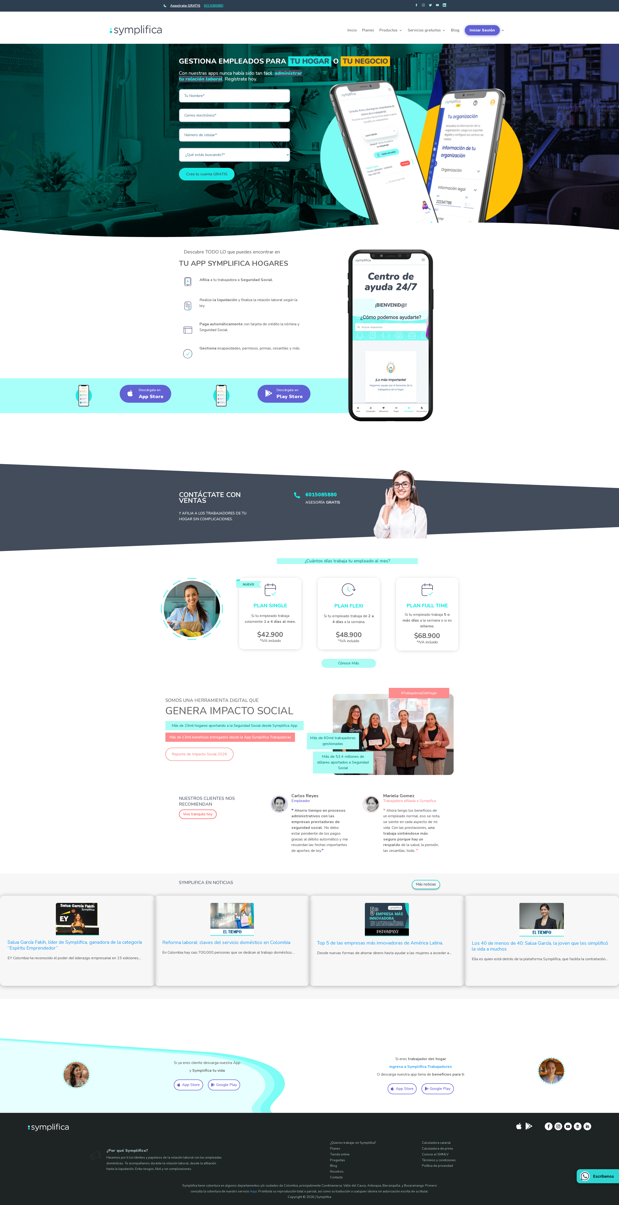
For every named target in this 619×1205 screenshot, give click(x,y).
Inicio (352, 30)
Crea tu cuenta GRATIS (206, 174)
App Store (191, 1084)
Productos (388, 30)
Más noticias (426, 884)
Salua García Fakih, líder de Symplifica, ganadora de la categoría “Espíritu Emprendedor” (74, 945)
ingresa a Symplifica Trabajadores (420, 1066)
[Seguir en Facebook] (549, 1126)
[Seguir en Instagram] (558, 1126)
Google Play (226, 1084)
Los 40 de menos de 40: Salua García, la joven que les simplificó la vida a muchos (540, 946)
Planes (368, 30)
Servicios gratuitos (424, 30)
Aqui (253, 1191)
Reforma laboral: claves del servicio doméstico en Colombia (226, 942)
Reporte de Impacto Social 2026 (199, 754)
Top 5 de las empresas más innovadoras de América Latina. (380, 943)
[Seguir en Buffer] (578, 1126)
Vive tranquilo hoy (198, 814)
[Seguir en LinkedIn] (587, 1126)
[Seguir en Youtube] (568, 1126)
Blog (455, 30)
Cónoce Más (348, 663)
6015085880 (213, 5)
